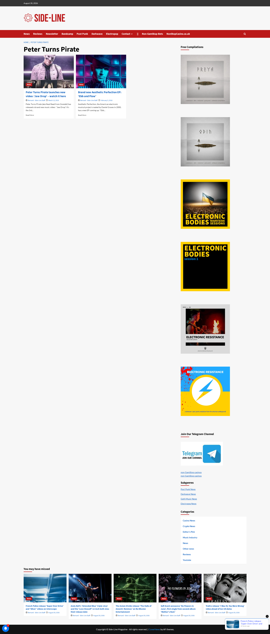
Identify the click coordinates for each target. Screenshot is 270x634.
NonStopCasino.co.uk (178, 34)
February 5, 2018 (106, 100)
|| (137, 34)
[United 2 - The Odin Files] (205, 141)
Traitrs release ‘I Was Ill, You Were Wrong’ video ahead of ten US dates (225, 607)
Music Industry (190, 537)
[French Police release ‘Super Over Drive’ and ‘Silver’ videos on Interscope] (45, 588)
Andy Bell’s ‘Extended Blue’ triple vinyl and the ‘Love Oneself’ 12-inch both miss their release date (90, 609)
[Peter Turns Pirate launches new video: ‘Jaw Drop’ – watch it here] (49, 71)
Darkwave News (188, 494)
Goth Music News (189, 499)
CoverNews (154, 629)
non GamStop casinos (191, 472)
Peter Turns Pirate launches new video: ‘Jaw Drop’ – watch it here (46, 94)
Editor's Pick (189, 532)
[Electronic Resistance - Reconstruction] (205, 329)
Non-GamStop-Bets (152, 34)
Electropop (112, 34)
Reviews (37, 34)
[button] (245, 33)
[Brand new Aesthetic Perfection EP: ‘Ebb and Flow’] (101, 71)
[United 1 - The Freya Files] (205, 79)
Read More (30, 115)
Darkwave (97, 34)
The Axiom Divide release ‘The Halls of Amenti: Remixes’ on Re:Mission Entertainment (133, 609)
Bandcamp (67, 34)
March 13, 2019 (53, 100)
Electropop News (188, 503)
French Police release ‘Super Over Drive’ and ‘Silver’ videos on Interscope (45, 607)
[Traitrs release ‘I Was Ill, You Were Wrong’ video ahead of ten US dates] (225, 588)
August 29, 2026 (53, 612)
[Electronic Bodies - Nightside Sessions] (205, 204)
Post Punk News (188, 489)
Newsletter (52, 34)
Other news (188, 548)
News (27, 34)
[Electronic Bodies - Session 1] (205, 266)
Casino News (189, 520)
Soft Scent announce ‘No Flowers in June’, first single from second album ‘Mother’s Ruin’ (178, 609)
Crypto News (189, 526)
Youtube (187, 560)
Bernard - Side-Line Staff (36, 100)
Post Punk (82, 34)
